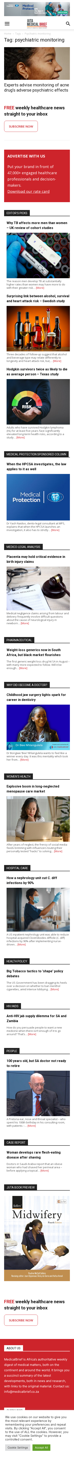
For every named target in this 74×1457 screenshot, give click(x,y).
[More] (40, 288)
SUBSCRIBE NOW (21, 126)
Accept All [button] (41, 1447)
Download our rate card (28, 191)
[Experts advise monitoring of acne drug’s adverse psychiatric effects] (37, 63)
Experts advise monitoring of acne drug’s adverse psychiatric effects (36, 87)
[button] (7, 23)
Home (7, 33)
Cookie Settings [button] (18, 1447)
